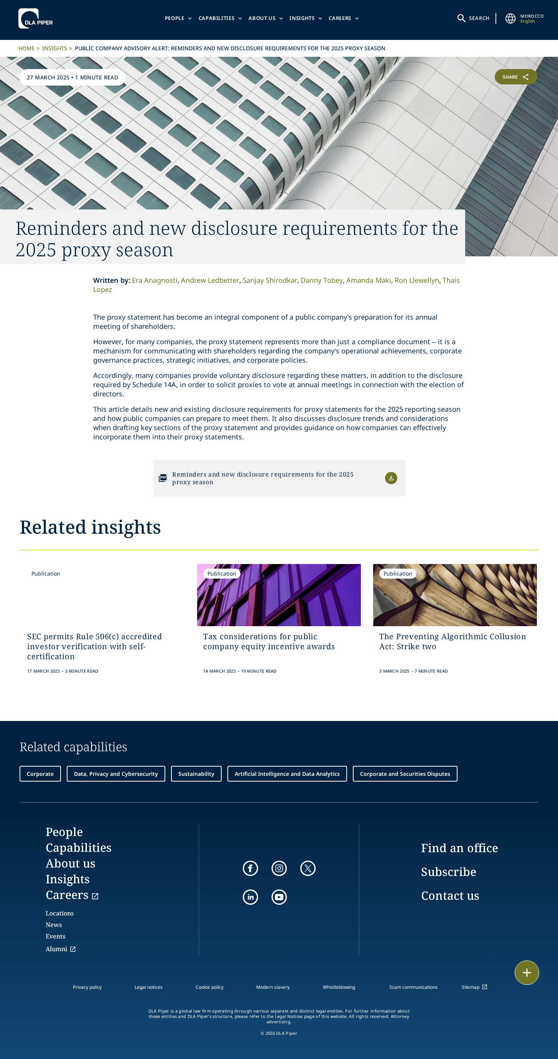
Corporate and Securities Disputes (405, 773)
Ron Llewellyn (417, 280)
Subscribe (448, 871)
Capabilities (217, 18)
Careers (340, 18)
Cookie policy (210, 987)
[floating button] (527, 972)
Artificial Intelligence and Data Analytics (287, 773)
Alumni (56, 949)
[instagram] (279, 868)
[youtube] (279, 897)
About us (262, 18)
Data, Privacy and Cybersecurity (116, 773)
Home (26, 48)
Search (479, 18)
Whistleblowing (339, 987)
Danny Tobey (322, 280)
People (174, 18)
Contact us (450, 895)
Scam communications (413, 987)
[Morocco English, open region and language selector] (510, 18)
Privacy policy (87, 987)
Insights (302, 18)
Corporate (40, 773)
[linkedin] (250, 897)
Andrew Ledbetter (210, 280)
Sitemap (470, 987)
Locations (60, 913)
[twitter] (308, 868)
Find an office (459, 848)
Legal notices (149, 987)
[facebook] (250, 868)
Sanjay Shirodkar (270, 280)
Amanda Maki (368, 280)
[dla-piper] (37, 18)
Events (55, 936)
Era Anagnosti (155, 280)
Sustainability (196, 773)
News (54, 924)
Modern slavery (273, 987)
